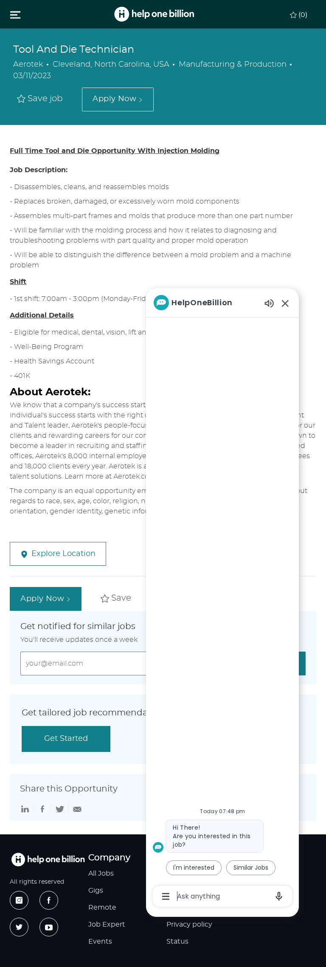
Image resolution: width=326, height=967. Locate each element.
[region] (222, 599)
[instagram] (19, 900)
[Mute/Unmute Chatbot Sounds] (269, 303)
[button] (117, 99)
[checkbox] (40, 99)
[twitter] (19, 927)
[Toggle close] (15, 14)
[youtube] (48, 927)
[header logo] (154, 14)
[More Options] (165, 896)
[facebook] (48, 900)
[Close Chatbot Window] (285, 303)
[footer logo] (48, 859)
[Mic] (278, 896)
